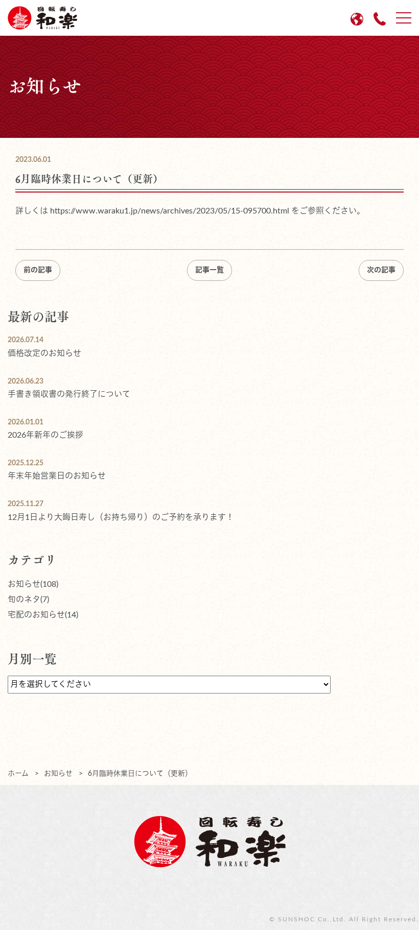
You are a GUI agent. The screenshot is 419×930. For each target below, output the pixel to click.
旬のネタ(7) (28, 599)
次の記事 (381, 270)
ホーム (18, 773)
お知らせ (58, 773)
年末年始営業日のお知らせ (57, 476)
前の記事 (38, 270)
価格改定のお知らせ (44, 353)
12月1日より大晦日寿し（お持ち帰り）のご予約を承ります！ (121, 517)
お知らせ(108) (33, 584)
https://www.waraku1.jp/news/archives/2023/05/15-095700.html (169, 211)
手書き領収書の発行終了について (69, 394)
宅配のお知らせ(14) (43, 615)
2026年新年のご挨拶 (45, 435)
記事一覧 (209, 270)
